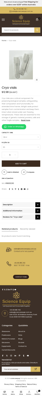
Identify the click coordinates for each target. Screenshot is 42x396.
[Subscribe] (35, 369)
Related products (10, 229)
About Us (21, 331)
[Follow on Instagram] (7, 290)
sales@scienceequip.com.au (22, 11)
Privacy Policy (9, 384)
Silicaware (6, 342)
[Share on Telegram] (22, 189)
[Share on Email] (25, 189)
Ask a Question (7, 178)
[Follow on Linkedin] (9, 290)
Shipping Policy (20, 384)
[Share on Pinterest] (15, 189)
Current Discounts (8, 350)
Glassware (6, 331)
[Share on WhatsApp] (28, 189)
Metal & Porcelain (8, 339)
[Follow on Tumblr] (13, 290)
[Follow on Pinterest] (11, 290)
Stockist (21, 342)
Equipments (6, 346)
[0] (37, 19)
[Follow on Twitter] (5, 290)
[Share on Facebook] (9, 189)
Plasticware (6, 335)
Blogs (20, 339)
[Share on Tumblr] (18, 189)
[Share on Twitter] (12, 189)
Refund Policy (32, 384)
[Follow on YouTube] (15, 290)
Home (4, 41)
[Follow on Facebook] (3, 290)
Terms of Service (21, 387)
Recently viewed (27, 229)
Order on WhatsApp (16, 126)
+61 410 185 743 (20, 9)
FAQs (20, 335)
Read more (25, 120)
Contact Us (22, 346)
